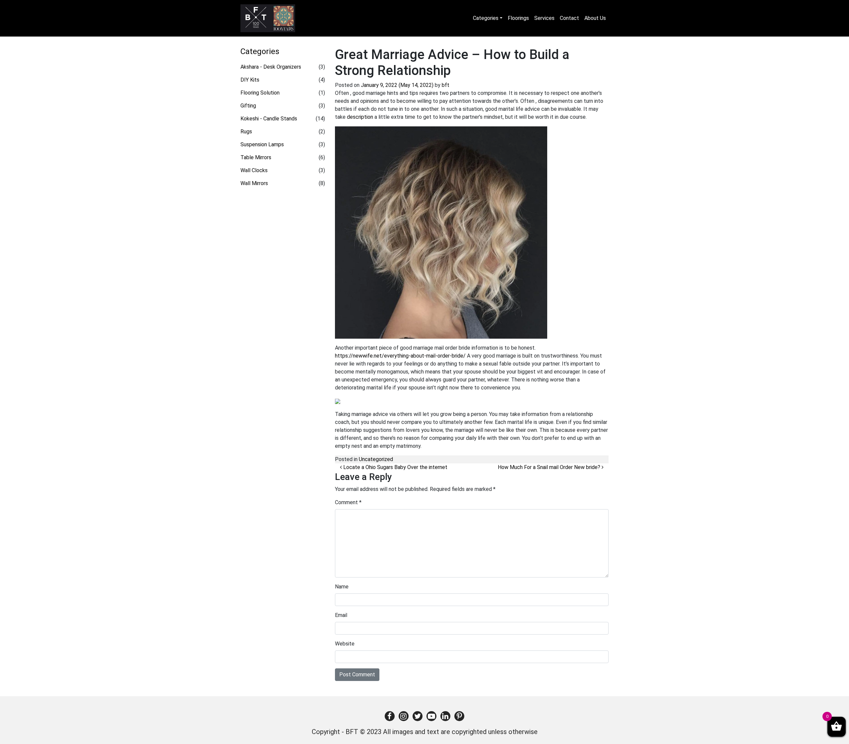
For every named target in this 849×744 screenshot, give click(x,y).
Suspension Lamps (262, 144)
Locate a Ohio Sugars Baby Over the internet (394, 467)
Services (544, 18)
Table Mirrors (255, 157)
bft (445, 85)
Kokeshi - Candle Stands (268, 118)
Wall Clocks (254, 170)
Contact (569, 18)
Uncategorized (376, 459)
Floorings (518, 18)
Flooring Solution (260, 93)
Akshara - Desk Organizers (270, 67)
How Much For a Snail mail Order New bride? (550, 467)
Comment (348, 502)
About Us (595, 18)
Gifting (248, 105)
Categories (485, 18)
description (360, 117)
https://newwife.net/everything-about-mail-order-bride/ (400, 356)
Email (341, 615)
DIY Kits (249, 80)
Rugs (246, 131)
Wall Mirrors (254, 183)
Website (345, 644)
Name (342, 586)
